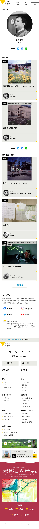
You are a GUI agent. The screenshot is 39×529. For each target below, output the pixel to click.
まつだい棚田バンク (28, 398)
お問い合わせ (7, 426)
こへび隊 (24, 403)
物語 (16, 515)
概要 (4, 410)
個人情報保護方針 (27, 422)
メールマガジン (27, 410)
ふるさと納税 (26, 406)
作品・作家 (5, 9)
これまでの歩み (8, 413)
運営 (26, 515)
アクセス (5, 370)
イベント (24, 370)
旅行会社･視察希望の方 (10, 432)
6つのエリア (25, 382)
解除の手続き (26, 416)
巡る (22, 379)
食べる (24, 388)
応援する (24, 395)
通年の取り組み (8, 416)
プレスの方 (7, 429)
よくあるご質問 (8, 435)
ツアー (5, 385)
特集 (11, 509)
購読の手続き (26, 413)
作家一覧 (19, 339)
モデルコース (7, 388)
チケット (6, 382)
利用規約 (24, 419)
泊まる (24, 390)
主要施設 (24, 385)
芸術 (21, 509)
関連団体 (6, 419)
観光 (32, 509)
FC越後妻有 (25, 401)
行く (4, 379)
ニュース (5, 374)
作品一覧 (6, 398)
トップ (4, 339)
